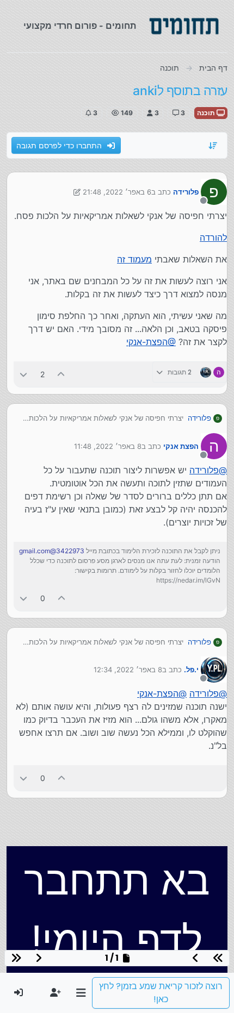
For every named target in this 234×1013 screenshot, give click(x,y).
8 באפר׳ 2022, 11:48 (107, 446)
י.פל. (191, 669)
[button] (81, 993)
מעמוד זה (134, 259)
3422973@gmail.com (51, 551)
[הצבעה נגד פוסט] (23, 374)
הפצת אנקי (181, 446)
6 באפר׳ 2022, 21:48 (117, 191)
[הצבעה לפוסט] (61, 374)
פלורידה (186, 191)
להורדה (213, 237)
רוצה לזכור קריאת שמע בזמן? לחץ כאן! (161, 992)
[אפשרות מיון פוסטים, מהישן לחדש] (213, 145)
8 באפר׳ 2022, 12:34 (128, 669)
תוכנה (207, 113)
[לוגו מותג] (184, 26)
